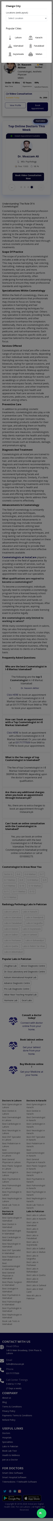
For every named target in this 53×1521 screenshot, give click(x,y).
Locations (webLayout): (17, 12)
